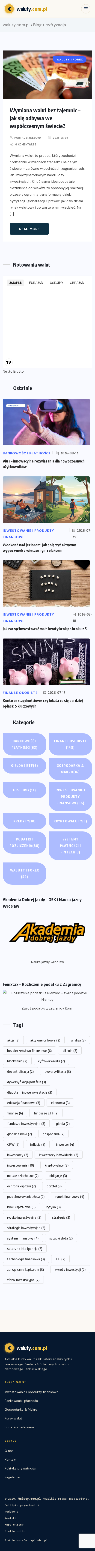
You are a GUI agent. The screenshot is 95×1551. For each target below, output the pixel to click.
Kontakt (11, 1459)
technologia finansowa (26, 1259)
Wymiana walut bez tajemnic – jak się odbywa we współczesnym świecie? (45, 118)
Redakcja (11, 1511)
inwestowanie (20, 1165)
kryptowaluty (56, 1165)
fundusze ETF (46, 1113)
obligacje (58, 1175)
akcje (13, 1040)
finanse (15, 1113)
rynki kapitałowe (21, 1207)
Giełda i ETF (24, 766)
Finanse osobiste (70, 744)
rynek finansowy (69, 1196)
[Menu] (85, 8)
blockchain (17, 1061)
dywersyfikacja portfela (26, 1082)
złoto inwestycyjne (23, 1280)
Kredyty (24, 821)
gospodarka (53, 1134)
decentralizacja (20, 1071)
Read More (29, 229)
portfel (54, 1186)
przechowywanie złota (26, 1196)
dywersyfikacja (58, 1071)
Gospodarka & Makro (70, 769)
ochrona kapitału (21, 1186)
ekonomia (60, 1103)
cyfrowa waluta (51, 1061)
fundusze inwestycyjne (26, 1123)
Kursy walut (13, 1418)
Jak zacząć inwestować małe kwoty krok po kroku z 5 (45, 628)
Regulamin (12, 1477)
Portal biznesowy (28, 137)
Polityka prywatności (20, 1468)
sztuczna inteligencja (24, 1248)
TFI (60, 1259)
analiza (78, 1040)
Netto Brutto (13, 371)
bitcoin (69, 1050)
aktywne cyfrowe (45, 1040)
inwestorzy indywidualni (58, 1155)
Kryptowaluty (70, 821)
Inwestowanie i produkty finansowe (70, 796)
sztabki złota (61, 1238)
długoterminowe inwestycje (29, 1092)
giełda (63, 1123)
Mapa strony (14, 1524)
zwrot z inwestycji (70, 1269)
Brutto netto (15, 1531)
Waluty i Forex (24, 873)
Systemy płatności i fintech (70, 845)
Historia (24, 790)
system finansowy (23, 1238)
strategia (61, 1217)
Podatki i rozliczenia (24, 842)
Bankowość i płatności (25, 744)
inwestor (65, 1144)
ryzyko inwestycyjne (24, 1217)
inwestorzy (17, 1155)
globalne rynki (19, 1134)
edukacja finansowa (23, 1103)
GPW (13, 1144)
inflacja (37, 1144)
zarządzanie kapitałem (25, 1269)
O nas (9, 1451)
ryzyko (53, 1207)
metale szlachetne (23, 1175)
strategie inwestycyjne (26, 1228)
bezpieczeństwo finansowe (29, 1050)
